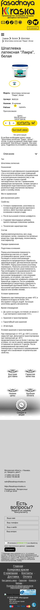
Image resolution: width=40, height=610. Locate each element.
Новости (32, 580)
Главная (18, 566)
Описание (8, 153)
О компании (10, 573)
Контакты (27, 573)
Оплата (27, 576)
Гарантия (23, 580)
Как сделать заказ (9, 580)
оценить (22, 107)
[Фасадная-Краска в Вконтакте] (21, 495)
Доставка (14, 576)
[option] (20, 71)
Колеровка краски (18, 569)
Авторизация (33, 28)
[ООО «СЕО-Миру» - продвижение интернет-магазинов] (28, 594)
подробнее (30, 546)
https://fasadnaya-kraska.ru (15, 486)
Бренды (19, 583)
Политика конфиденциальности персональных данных (19, 587)
